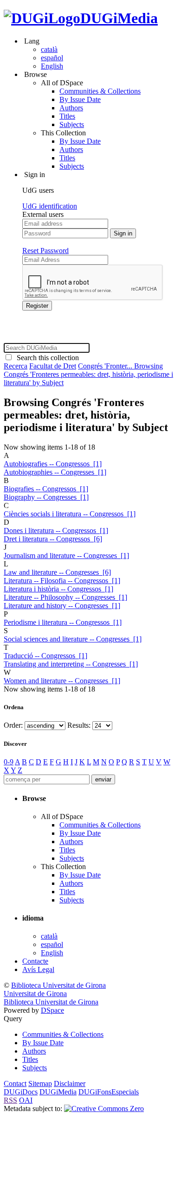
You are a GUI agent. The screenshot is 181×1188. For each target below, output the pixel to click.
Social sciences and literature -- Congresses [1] (73, 639)
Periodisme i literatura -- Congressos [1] (63, 622)
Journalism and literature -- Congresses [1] (66, 555)
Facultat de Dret (52, 366)
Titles (67, 116)
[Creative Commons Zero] (104, 1108)
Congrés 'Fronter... (106, 366)
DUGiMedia (119, 18)
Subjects (71, 124)
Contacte (35, 961)
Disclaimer (69, 1083)
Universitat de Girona (35, 993)
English (52, 66)
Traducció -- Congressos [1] (45, 656)
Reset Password (45, 250)
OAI (25, 1100)
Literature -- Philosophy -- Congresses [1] (65, 597)
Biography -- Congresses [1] (46, 497)
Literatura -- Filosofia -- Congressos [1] (62, 580)
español (52, 58)
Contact (15, 1083)
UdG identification (49, 206)
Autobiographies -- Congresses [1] (55, 472)
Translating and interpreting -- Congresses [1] (71, 664)
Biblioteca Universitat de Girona (58, 985)
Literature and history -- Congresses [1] (62, 606)
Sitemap (40, 1083)
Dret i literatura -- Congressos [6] (53, 539)
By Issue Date (80, 99)
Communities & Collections (100, 91)
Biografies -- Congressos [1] (46, 489)
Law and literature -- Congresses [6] (57, 572)
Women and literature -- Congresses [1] (62, 681)
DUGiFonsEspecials (108, 1092)
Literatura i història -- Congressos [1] (58, 589)
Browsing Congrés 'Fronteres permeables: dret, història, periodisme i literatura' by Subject (88, 374)
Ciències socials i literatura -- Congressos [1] (70, 514)
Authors (71, 108)
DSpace (52, 1010)
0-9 (8, 762)
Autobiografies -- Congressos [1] (53, 464)
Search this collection (46, 358)
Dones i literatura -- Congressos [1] (56, 530)
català (49, 49)
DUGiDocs (21, 1092)
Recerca (15, 366)
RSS (10, 1100)
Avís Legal (38, 969)
